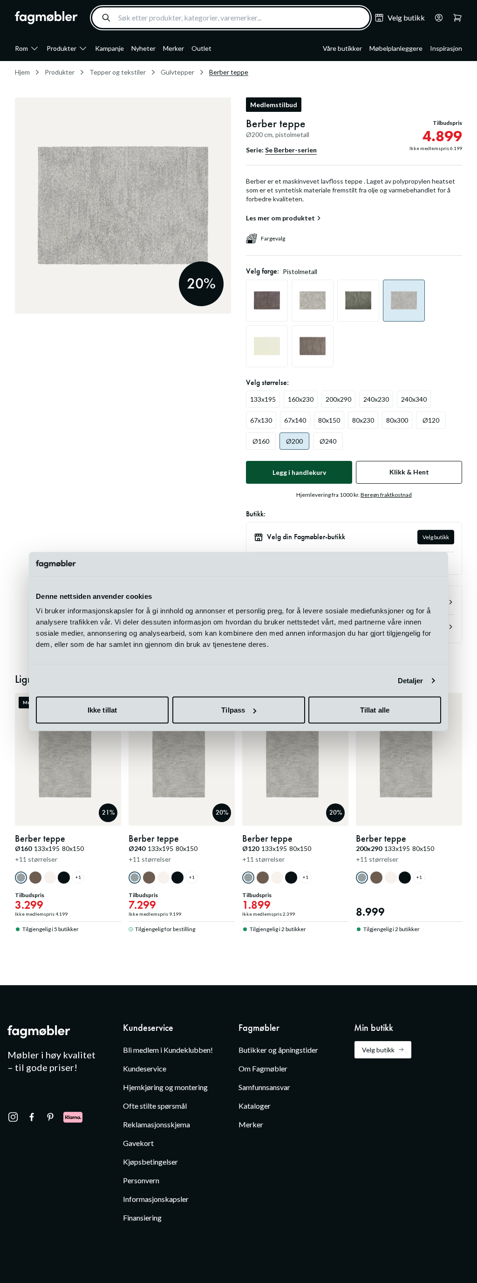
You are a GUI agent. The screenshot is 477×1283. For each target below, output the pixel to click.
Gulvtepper (177, 72)
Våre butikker (342, 48)
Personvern (141, 1180)
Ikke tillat (102, 710)
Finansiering (142, 1217)
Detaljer (410, 680)
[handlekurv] (436, 17)
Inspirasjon (446, 48)
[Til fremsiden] (46, 17)
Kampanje (109, 48)
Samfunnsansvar (264, 1087)
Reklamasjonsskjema (156, 1124)
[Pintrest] (50, 1117)
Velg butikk (435, 537)
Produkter (61, 48)
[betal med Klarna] (72, 1117)
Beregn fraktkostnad (386, 494)
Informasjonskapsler (156, 1198)
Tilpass (233, 710)
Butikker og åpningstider (278, 1049)
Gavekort (138, 1143)
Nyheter (143, 48)
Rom (21, 48)
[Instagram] (13, 1117)
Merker (173, 48)
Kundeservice (144, 1068)
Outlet (201, 48)
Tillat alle (374, 710)
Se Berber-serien (291, 150)
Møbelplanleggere (395, 48)
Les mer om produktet (280, 218)
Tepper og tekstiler (117, 72)
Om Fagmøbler (262, 1068)
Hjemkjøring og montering (165, 1087)
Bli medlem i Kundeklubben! (168, 1049)
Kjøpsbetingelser (150, 1161)
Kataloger (254, 1105)
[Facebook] (31, 1117)
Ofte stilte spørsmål (155, 1105)
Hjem (22, 72)
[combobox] (230, 17)
